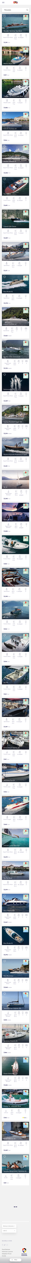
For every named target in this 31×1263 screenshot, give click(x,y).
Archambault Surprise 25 (11, 748)
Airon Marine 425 (9, 911)
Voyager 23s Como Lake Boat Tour (14, 96)
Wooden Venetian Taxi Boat (12, 31)
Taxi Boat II (7, 194)
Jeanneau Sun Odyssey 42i (12, 1008)
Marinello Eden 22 (9, 813)
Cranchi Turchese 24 (9, 129)
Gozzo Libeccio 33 (9, 1139)
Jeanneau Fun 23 (9, 780)
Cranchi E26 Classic (9, 226)
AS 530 (5, 617)
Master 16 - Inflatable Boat (12, 1106)
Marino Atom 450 (9, 63)
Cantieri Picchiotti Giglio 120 (12, 422)
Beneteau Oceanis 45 (10, 1041)
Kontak (4, 1256)
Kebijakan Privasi (6, 1253)
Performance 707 (9, 389)
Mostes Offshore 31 (9, 161)
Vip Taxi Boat (7, 878)
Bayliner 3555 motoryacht (11, 357)
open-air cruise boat (10, 585)
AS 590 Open (7, 715)
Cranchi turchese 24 (9, 324)
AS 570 (5, 683)
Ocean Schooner (8, 1073)
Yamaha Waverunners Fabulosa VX (14, 1171)
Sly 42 (5, 487)
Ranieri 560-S (7, 650)
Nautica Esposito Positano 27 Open (15, 454)
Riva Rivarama (8, 976)
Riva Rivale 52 (8, 292)
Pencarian (7, 10)
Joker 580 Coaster (9, 552)
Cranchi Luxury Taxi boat (11, 845)
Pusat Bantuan (6, 1249)
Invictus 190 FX (8, 259)
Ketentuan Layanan (7, 1251)
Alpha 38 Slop (8, 520)
